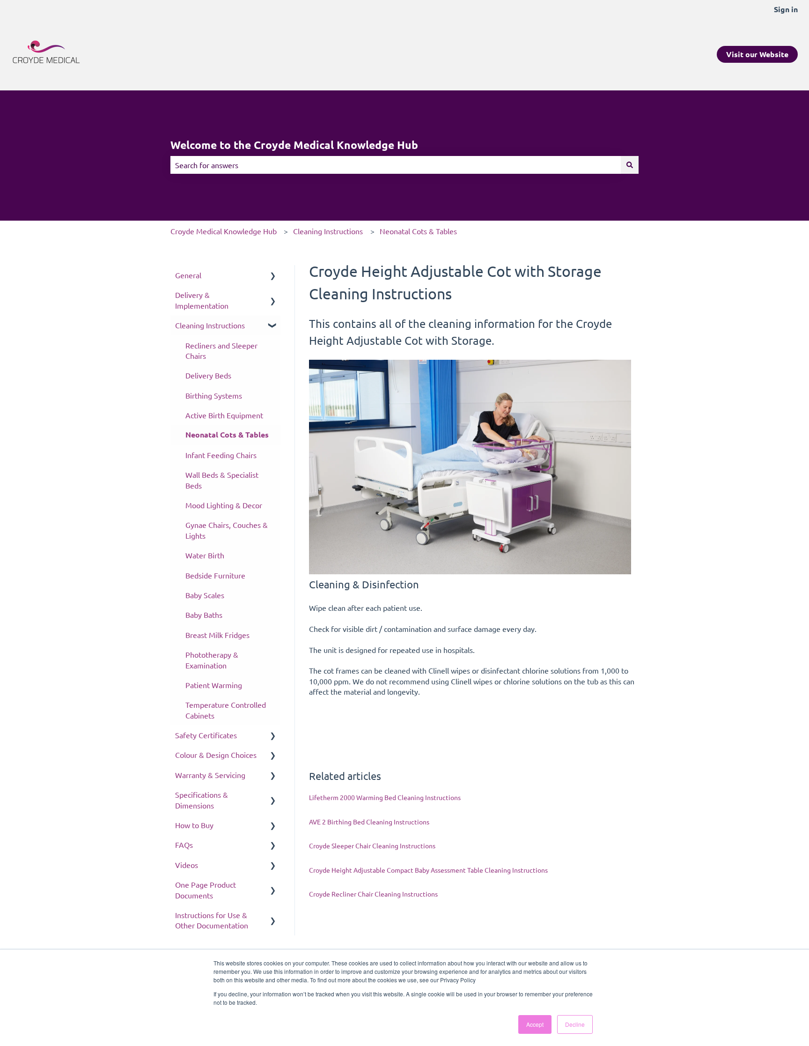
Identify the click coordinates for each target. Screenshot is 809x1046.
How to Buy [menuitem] (194, 825)
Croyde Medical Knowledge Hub (223, 231)
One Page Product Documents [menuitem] (205, 889)
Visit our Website (757, 54)
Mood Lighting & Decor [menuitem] (223, 505)
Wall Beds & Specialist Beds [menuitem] (221, 480)
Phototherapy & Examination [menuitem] (211, 659)
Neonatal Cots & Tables (418, 231)
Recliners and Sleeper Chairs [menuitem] (221, 350)
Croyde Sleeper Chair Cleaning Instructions (372, 845)
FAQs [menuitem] (184, 844)
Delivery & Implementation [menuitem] (201, 300)
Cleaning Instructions (328, 231)
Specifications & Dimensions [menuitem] (201, 799)
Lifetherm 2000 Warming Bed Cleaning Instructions (385, 797)
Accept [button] (535, 1024)
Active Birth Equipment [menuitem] (224, 415)
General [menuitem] (188, 275)
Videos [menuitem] (186, 864)
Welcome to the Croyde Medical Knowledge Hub (294, 145)
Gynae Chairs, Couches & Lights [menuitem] (226, 530)
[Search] (630, 165)
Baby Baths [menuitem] (203, 614)
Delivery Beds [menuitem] (208, 375)
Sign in (786, 9)
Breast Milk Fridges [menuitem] (217, 634)
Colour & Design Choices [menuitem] (216, 754)
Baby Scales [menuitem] (204, 595)
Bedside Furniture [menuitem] (215, 575)
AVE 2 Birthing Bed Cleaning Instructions (369, 821)
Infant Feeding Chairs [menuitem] (221, 455)
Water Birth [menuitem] (204, 555)
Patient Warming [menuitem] (213, 685)
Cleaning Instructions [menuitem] (210, 325)
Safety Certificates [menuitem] (206, 735)
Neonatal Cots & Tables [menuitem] (227, 434)
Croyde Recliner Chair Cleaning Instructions (373, 894)
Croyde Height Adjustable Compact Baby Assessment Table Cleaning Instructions (428, 870)
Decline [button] (575, 1024)
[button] (272, 275)
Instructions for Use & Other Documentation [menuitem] (211, 920)
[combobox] (395, 165)
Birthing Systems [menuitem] (213, 395)
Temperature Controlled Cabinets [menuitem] (225, 710)
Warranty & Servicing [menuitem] (210, 774)
